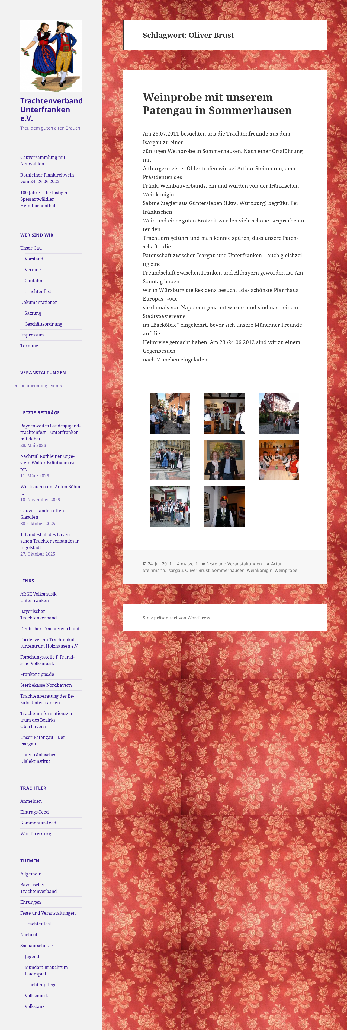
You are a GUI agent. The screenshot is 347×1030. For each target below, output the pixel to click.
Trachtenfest (38, 291)
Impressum (32, 335)
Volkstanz (34, 1006)
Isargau (175, 570)
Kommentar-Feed (38, 823)
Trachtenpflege (41, 985)
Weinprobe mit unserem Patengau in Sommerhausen (217, 103)
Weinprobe (286, 570)
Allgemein (30, 874)
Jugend (32, 956)
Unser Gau (31, 248)
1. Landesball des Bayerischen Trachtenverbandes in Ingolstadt (49, 540)
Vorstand (34, 259)
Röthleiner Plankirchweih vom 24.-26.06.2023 (47, 178)
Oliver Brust (197, 570)
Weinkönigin (259, 570)
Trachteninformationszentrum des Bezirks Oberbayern (47, 719)
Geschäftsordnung (43, 324)
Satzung (33, 313)
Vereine (33, 270)
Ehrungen (30, 902)
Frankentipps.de (37, 674)
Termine (29, 346)
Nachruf (28, 935)
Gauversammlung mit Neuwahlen (42, 160)
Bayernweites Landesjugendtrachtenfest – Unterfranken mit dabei (50, 432)
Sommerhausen (228, 570)
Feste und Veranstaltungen (48, 913)
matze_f (189, 564)
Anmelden (31, 801)
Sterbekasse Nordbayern (46, 685)
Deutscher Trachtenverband (49, 629)
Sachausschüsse (36, 946)
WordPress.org (35, 834)
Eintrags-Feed (34, 812)
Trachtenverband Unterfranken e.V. (51, 109)
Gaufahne (35, 281)
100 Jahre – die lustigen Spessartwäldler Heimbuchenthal (44, 199)
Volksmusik (36, 995)
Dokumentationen (39, 302)
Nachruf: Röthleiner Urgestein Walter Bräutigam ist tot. (47, 462)
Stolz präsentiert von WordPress (176, 618)
